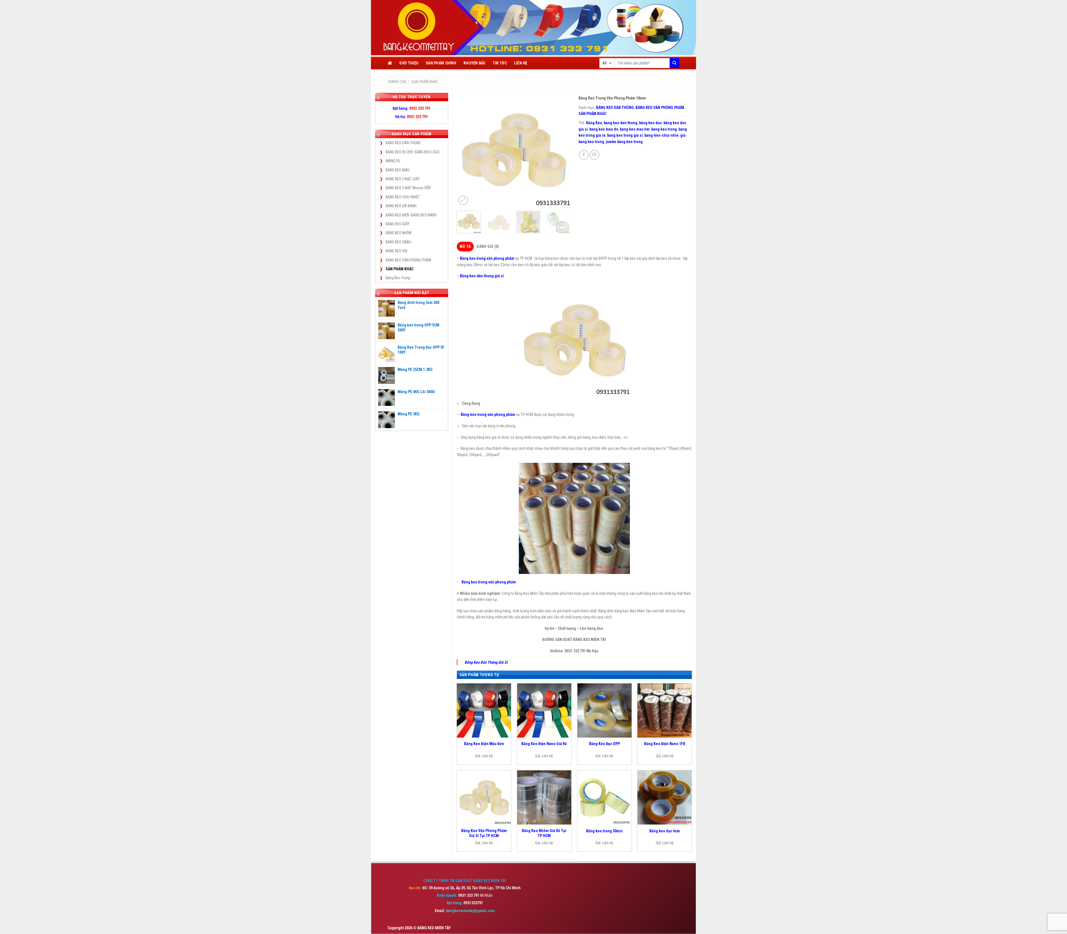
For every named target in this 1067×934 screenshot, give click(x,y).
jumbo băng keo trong (624, 141)
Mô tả (465, 246)
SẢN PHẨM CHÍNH (441, 63)
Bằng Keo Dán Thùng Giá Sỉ (486, 662)
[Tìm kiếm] (674, 63)
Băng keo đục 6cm (664, 831)
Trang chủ (397, 81)
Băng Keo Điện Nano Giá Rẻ (544, 743)
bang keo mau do (603, 129)
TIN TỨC (500, 63)
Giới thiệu (408, 63)
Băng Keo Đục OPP (604, 743)
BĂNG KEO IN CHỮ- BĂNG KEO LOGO (413, 152)
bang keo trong (664, 129)
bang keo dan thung (620, 123)
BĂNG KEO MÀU (398, 170)
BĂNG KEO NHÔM (399, 233)
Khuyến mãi (474, 63)
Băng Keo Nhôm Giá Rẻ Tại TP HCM (544, 833)
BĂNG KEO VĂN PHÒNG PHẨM (408, 260)
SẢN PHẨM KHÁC (425, 81)
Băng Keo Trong (398, 278)
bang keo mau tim (635, 129)
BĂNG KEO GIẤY (397, 224)
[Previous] (466, 149)
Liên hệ (520, 63)
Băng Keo (594, 123)
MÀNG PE (393, 161)
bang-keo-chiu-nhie (661, 135)
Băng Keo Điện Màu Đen (484, 743)
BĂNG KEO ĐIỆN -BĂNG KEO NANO (411, 215)
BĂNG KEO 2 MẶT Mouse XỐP (408, 188)
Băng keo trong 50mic (604, 831)
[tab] (465, 246)
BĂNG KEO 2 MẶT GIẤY (403, 179)
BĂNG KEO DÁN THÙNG (403, 143)
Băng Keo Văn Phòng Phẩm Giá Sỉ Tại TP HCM (484, 833)
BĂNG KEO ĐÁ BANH (401, 206)
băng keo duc (650, 123)
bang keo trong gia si (625, 135)
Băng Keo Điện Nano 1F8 (664, 743)
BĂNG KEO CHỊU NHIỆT (403, 197)
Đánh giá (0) (488, 246)
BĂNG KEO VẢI (396, 251)
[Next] (561, 149)
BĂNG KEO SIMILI (398, 242)
